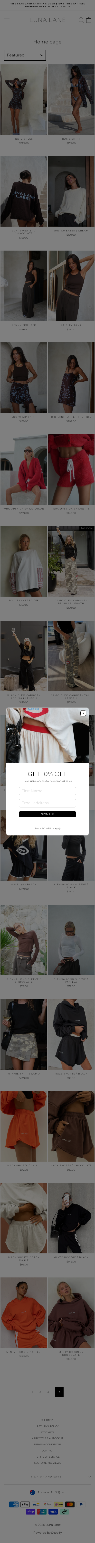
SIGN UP (47, 814)
